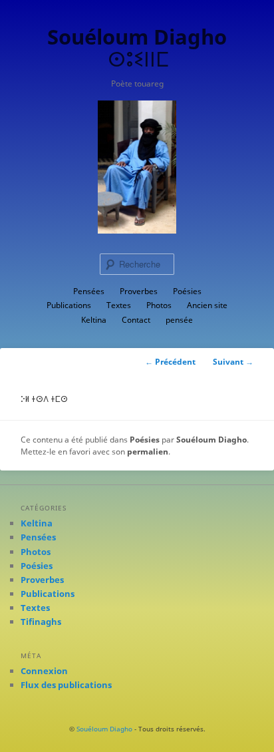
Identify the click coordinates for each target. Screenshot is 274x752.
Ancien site (207, 305)
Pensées (88, 291)
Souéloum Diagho (211, 439)
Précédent (170, 361)
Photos (159, 305)
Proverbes (139, 291)
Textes (118, 305)
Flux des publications (66, 685)
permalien (147, 451)
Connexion (44, 671)
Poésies (187, 291)
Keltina (93, 319)
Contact (136, 319)
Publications (69, 305)
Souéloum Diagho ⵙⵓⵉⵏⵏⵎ (137, 48)
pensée (179, 319)
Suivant (233, 361)
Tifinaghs (41, 622)
